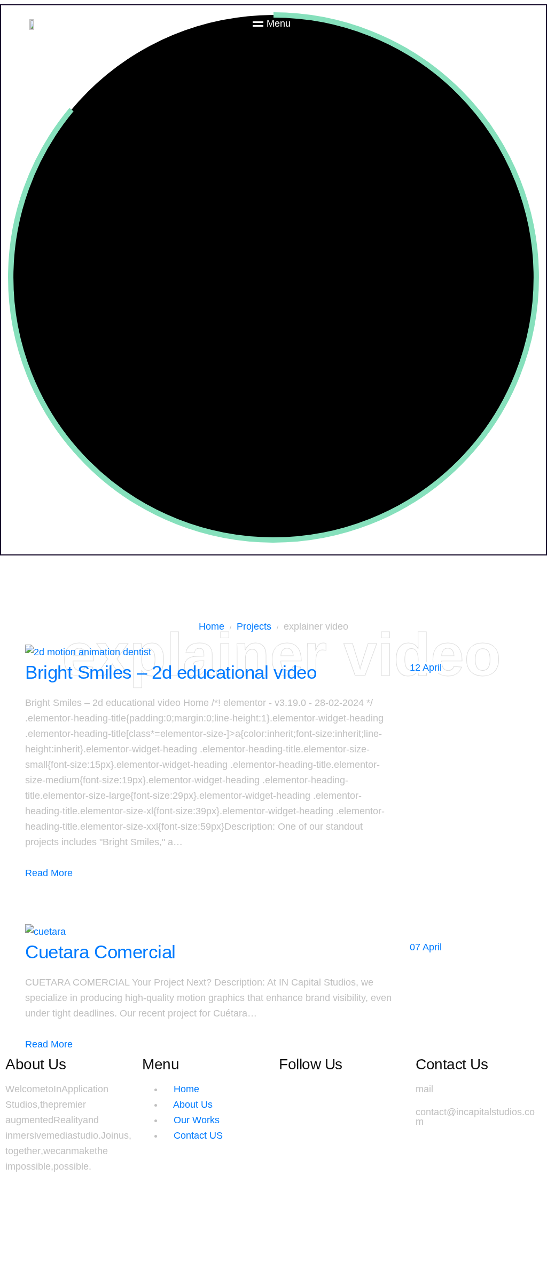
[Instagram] (292, 1095)
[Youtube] (376, 1095)
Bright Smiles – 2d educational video (170, 672)
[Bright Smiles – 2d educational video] (88, 652)
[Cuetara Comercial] (45, 931)
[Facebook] (334, 1095)
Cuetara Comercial (100, 951)
